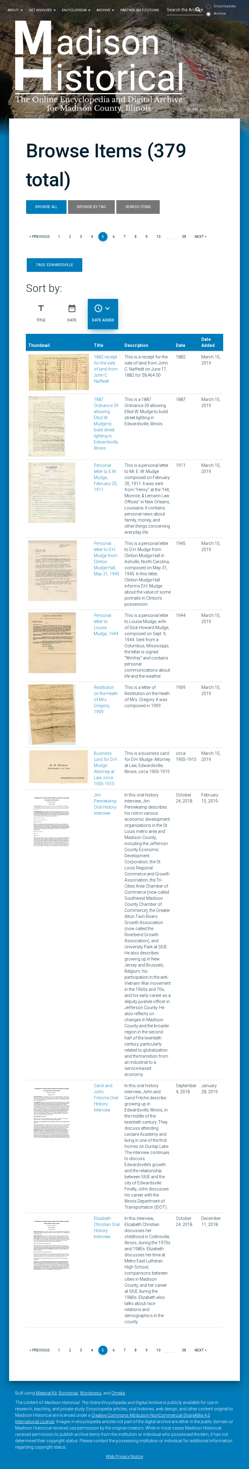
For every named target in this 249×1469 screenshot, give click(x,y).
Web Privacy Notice (124, 1456)
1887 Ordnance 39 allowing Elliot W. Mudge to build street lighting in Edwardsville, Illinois (106, 423)
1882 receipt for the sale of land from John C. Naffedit (106, 369)
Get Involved (41, 10)
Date (72, 313)
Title (41, 313)
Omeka (118, 1393)
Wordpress (90, 1393)
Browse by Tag (91, 207)
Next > (201, 237)
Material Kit (46, 1393)
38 (184, 237)
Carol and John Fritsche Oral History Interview (106, 1097)
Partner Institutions (139, 10)
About (14, 10)
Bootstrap (68, 1393)
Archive (104, 10)
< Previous (39, 237)
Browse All (46, 207)
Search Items (138, 207)
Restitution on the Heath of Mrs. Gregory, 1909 (106, 699)
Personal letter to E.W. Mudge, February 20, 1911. (106, 477)
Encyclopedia (74, 10)
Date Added (103, 313)
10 (158, 237)
